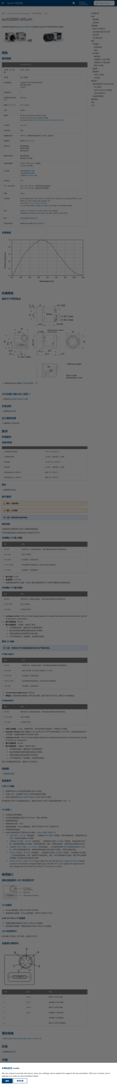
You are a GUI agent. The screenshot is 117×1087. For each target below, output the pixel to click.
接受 (7, 1081)
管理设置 (20, 1081)
